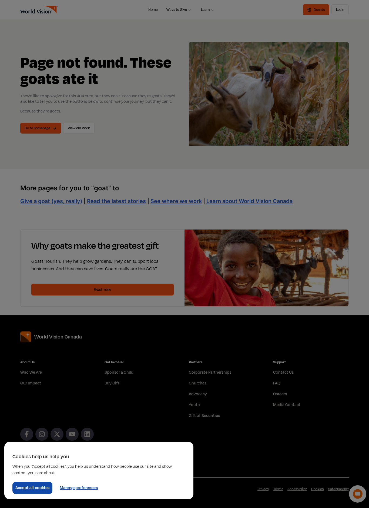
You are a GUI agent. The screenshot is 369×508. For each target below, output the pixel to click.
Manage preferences (79, 488)
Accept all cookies (32, 488)
